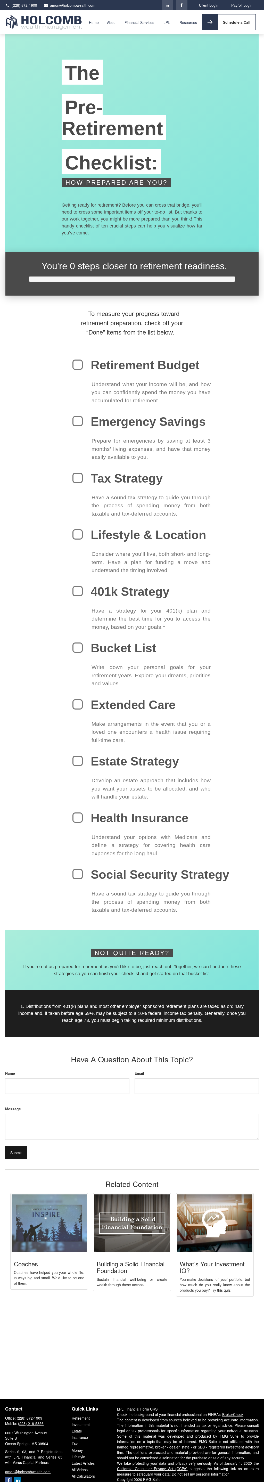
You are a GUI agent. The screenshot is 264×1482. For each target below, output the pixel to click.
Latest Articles (83, 1463)
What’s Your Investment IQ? (212, 1267)
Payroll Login (241, 5)
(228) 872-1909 (24, 5)
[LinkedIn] (167, 5)
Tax (75, 1443)
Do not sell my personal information (200, 1474)
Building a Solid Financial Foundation (130, 1267)
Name (10, 1073)
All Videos (80, 1469)
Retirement (81, 1418)
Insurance (80, 1437)
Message (13, 1108)
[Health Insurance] (77, 817)
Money (77, 1450)
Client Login (208, 5)
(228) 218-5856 (31, 1423)
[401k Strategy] (77, 591)
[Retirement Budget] (77, 365)
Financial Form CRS (141, 1409)
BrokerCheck (232, 1414)
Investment (81, 1424)
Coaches (26, 1263)
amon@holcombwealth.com (72, 5)
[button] (93, 22)
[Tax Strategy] (77, 478)
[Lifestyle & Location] (77, 534)
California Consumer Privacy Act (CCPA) (152, 1468)
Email (139, 1073)
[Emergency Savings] (77, 421)
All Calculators (83, 1476)
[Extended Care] (77, 704)
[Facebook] (181, 5)
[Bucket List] (77, 647)
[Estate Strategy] (77, 761)
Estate (77, 1431)
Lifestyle (78, 1456)
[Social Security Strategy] (77, 874)
